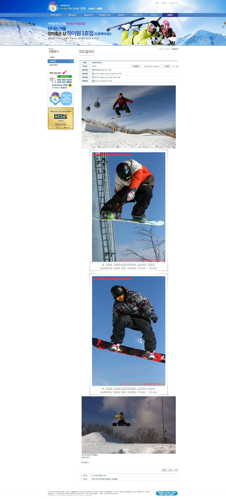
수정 (175, 470)
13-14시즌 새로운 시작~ (99, 475)
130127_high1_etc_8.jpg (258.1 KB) (107, 77)
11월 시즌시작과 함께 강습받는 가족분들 (104, 479)
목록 (163, 470)
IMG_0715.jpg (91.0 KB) (103, 81)
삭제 (169, 470)
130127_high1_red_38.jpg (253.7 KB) (107, 74)
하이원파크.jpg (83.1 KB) (102, 70)
